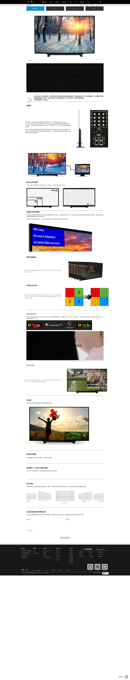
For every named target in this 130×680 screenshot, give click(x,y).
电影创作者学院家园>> (100, 549)
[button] (45, 2)
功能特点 (81, 5)
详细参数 (86, 5)
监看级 (45, 100)
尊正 (76, 2)
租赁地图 (71, 557)
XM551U (29, 5)
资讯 (71, 2)
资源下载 (98, 5)
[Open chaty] (126, 676)
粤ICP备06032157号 (97, 572)
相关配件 (92, 5)
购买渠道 (71, 548)
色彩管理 (57, 2)
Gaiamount (82, 2)
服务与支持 (64, 2)
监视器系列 (44, 2)
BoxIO (51, 2)
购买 (88, 2)
